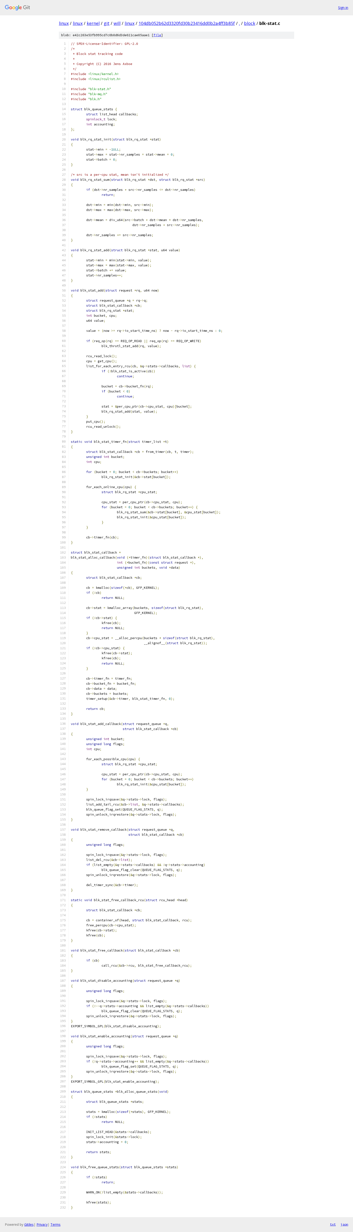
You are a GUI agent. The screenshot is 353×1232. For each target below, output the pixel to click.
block (249, 23)
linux (64, 23)
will (117, 23)
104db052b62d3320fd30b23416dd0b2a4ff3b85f (187, 23)
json (344, 1224)
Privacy (42, 1224)
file (157, 35)
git (107, 23)
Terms (55, 1224)
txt (333, 1224)
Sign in (343, 7)
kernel (93, 23)
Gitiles (29, 1224)
